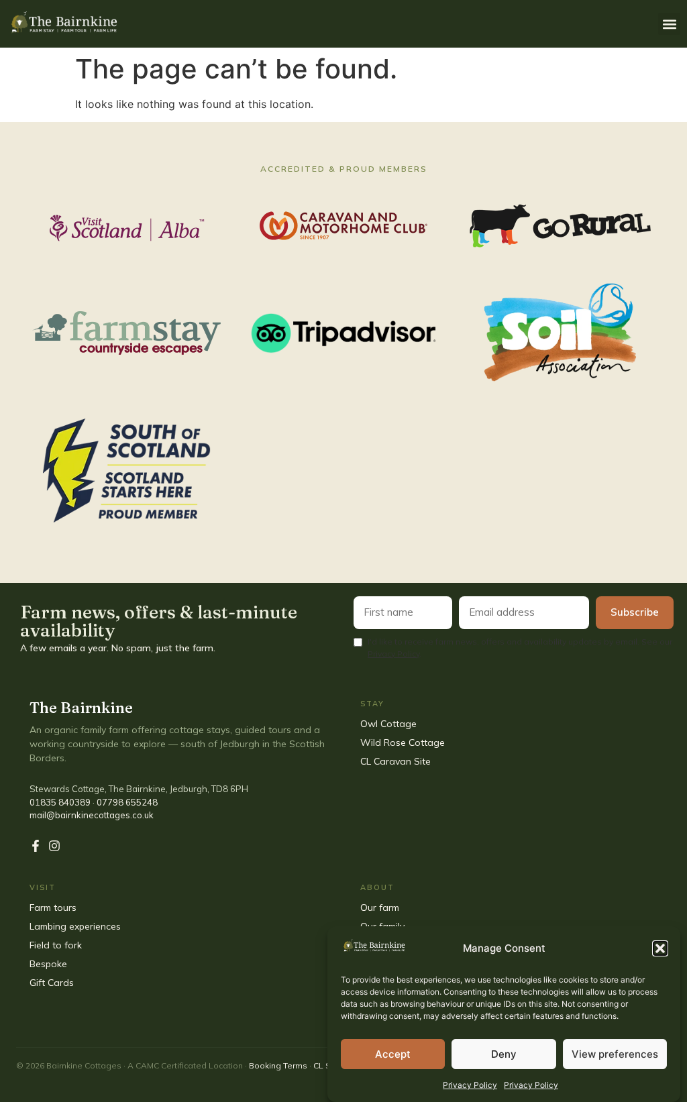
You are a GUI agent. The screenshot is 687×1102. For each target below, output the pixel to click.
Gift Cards (53, 983)
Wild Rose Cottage (402, 742)
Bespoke (50, 964)
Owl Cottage (388, 724)
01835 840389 (60, 802)
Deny (504, 1054)
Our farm (379, 907)
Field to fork (56, 945)
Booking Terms (278, 1065)
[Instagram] (54, 846)
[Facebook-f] (36, 846)
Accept (393, 1054)
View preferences (615, 1054)
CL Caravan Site (395, 761)
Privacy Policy (470, 1085)
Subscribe (635, 612)
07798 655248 (127, 802)
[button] (660, 948)
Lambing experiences (75, 926)
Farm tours (53, 907)
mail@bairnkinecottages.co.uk (92, 815)
